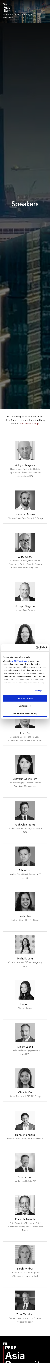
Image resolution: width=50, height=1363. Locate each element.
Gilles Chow (25, 557)
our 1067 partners (18, 661)
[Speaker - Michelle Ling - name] (25, 951)
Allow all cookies (25, 698)
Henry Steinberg (25, 1135)
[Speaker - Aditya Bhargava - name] (25, 459)
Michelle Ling (25, 958)
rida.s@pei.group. (29, 424)
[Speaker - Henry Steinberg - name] (25, 1126)
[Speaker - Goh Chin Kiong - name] (25, 817)
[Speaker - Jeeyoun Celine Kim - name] (25, 771)
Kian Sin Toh (25, 1177)
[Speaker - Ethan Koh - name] (25, 863)
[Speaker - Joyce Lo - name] (25, 995)
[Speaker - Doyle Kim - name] (25, 725)
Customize (23, 706)
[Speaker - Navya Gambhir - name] (25, 639)
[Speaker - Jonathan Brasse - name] (25, 505)
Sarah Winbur (25, 1268)
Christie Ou (25, 1092)
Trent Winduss (25, 1314)
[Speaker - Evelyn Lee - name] (25, 907)
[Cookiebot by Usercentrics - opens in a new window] (36, 648)
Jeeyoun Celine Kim (25, 779)
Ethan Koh (25, 870)
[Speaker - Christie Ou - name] (25, 1083)
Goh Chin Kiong (25, 824)
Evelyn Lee (25, 916)
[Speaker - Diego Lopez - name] (25, 1039)
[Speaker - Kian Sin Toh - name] (25, 1168)
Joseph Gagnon (25, 606)
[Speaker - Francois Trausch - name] (25, 1213)
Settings (38, 690)
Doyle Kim (25, 733)
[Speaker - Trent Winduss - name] (25, 1307)
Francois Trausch (25, 1219)
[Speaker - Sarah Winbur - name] (25, 1261)
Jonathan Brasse (25, 514)
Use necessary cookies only (25, 713)
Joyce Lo (25, 1004)
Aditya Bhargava (25, 465)
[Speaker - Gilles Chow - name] (25, 551)
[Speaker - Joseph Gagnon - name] (25, 597)
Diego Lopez (25, 1047)
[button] (44, 5)
